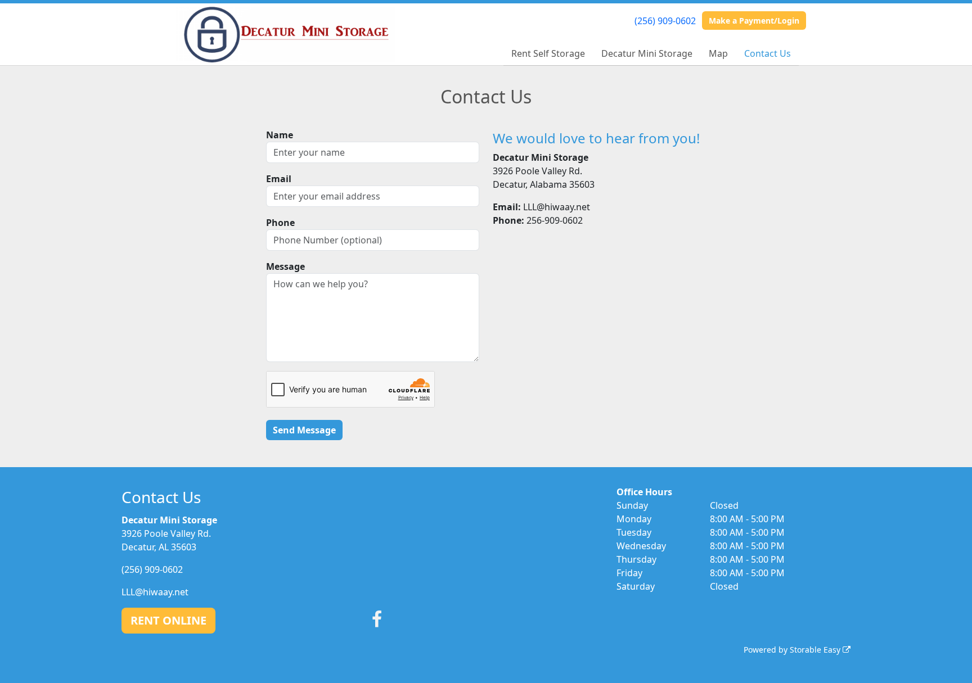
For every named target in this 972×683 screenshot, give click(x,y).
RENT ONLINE (168, 620)
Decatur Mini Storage (646, 53)
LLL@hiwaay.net (155, 592)
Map (718, 53)
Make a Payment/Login (754, 20)
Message (285, 266)
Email (278, 179)
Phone (280, 222)
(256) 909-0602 (665, 21)
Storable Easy (816, 649)
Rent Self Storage (548, 53)
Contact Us (767, 53)
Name (279, 135)
